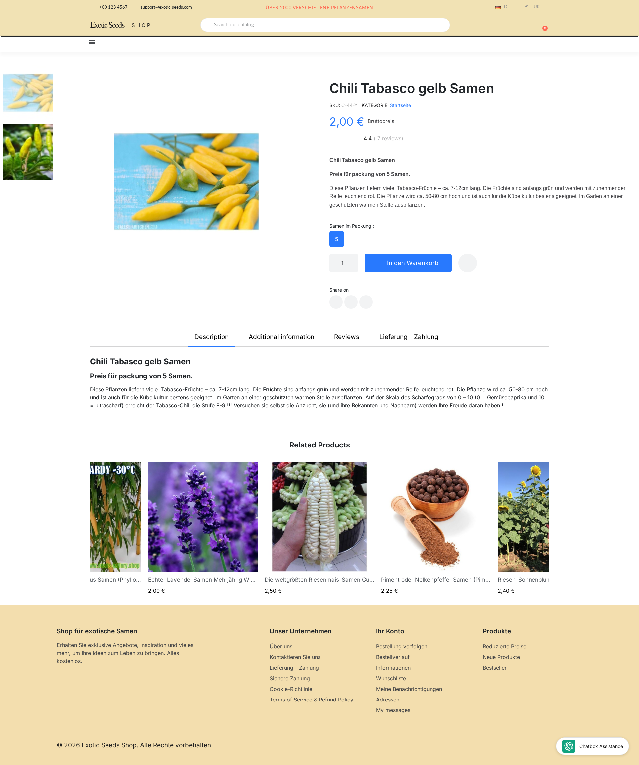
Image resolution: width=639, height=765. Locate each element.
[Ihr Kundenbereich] (519, 25)
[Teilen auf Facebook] (336, 302)
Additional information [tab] (281, 337)
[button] (542, 25)
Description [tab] (211, 337)
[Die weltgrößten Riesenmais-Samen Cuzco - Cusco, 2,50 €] (319, 528)
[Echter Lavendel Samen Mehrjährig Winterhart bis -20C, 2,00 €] (203, 528)
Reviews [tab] (346, 337)
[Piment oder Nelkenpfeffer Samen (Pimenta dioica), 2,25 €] (436, 528)
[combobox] (325, 25)
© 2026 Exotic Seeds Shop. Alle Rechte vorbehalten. (135, 745)
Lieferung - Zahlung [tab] (408, 337)
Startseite (400, 105)
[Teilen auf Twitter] (351, 302)
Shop (142, 25)
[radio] (336, 239)
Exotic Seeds (107, 24)
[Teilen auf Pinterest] (366, 302)
